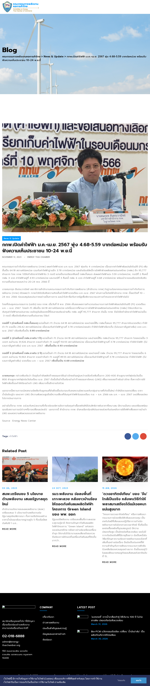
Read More (9, 529)
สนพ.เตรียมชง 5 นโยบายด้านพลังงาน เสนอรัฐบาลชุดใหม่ (25, 499)
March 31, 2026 (99, 624)
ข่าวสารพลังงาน (51, 622)
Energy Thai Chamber (38, 257)
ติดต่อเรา (47, 639)
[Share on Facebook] (128, 436)
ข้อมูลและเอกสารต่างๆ (54, 634)
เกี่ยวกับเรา (48, 617)
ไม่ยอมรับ (121, 680)
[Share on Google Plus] (143, 436)
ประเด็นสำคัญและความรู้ (55, 628)
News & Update (11, 238)
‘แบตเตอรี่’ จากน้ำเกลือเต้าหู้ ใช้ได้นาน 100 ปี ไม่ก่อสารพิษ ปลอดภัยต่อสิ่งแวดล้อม (117, 618)
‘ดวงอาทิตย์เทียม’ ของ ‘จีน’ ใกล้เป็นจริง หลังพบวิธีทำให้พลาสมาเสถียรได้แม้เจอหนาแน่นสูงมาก (124, 501)
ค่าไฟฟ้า (13, 436)
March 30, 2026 (99, 638)
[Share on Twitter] (135, 436)
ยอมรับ (138, 680)
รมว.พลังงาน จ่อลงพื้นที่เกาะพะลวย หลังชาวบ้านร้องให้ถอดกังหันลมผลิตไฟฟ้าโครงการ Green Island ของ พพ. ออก (74, 504)
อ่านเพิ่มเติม (60, 682)
